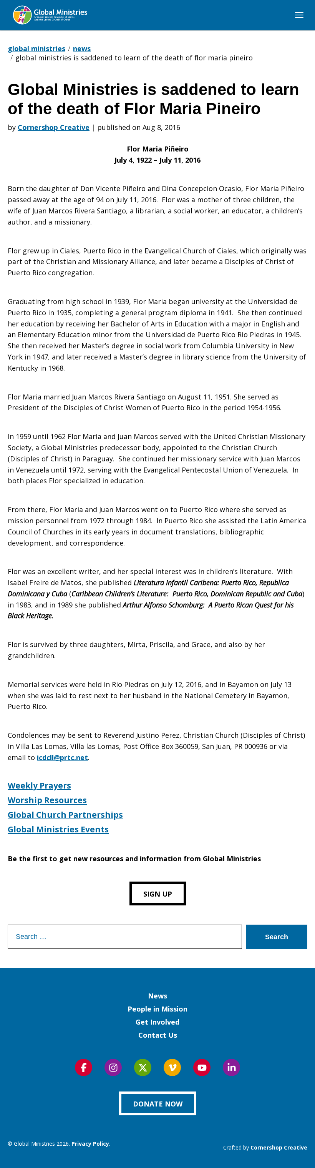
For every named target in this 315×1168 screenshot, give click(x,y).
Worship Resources (47, 800)
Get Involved (157, 1022)
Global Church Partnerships (65, 814)
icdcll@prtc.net (62, 757)
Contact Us (157, 1035)
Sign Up (157, 893)
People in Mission (157, 1008)
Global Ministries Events (58, 829)
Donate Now (157, 1103)
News (157, 995)
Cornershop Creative (54, 127)
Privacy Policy (90, 1143)
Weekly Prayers (39, 785)
